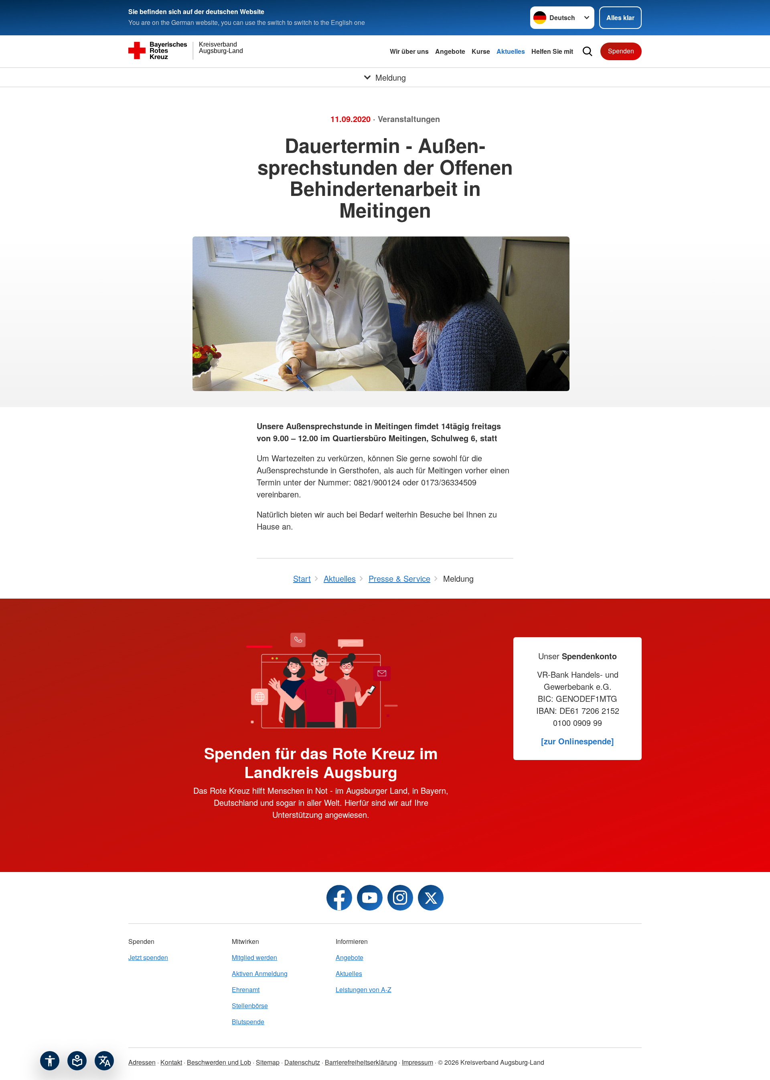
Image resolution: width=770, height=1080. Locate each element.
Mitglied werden (254, 957)
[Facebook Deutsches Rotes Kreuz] (339, 898)
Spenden (621, 50)
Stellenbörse (250, 1005)
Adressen (142, 1062)
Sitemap (268, 1062)
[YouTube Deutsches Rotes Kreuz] (370, 898)
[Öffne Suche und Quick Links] (587, 51)
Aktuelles (510, 51)
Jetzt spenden (148, 957)
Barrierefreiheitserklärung (361, 1062)
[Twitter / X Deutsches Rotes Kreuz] (431, 898)
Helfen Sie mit (552, 51)
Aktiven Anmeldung (260, 973)
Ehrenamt (245, 989)
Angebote (450, 51)
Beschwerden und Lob (219, 1062)
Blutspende (248, 1021)
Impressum (417, 1062)
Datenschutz (302, 1062)
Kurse (481, 51)
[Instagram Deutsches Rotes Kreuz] (400, 898)
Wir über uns (409, 51)
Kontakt (171, 1062)
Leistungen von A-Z (363, 989)
